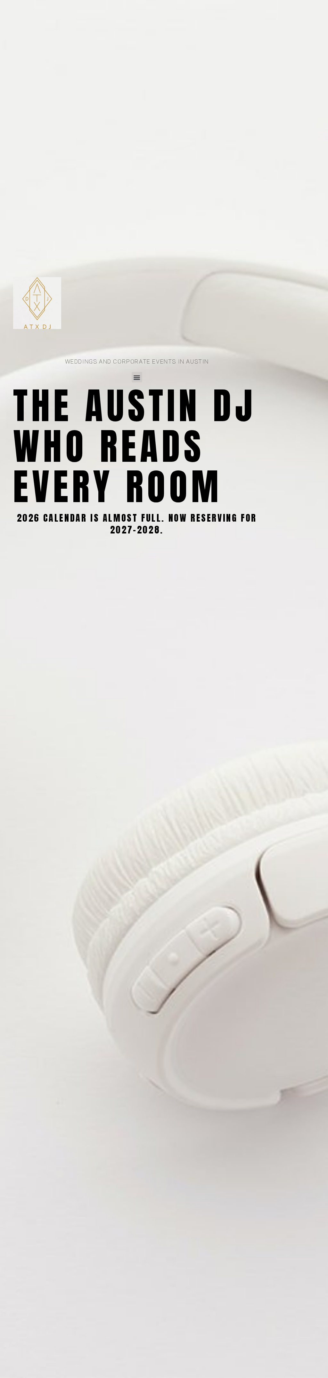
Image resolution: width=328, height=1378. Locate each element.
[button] (137, 377)
